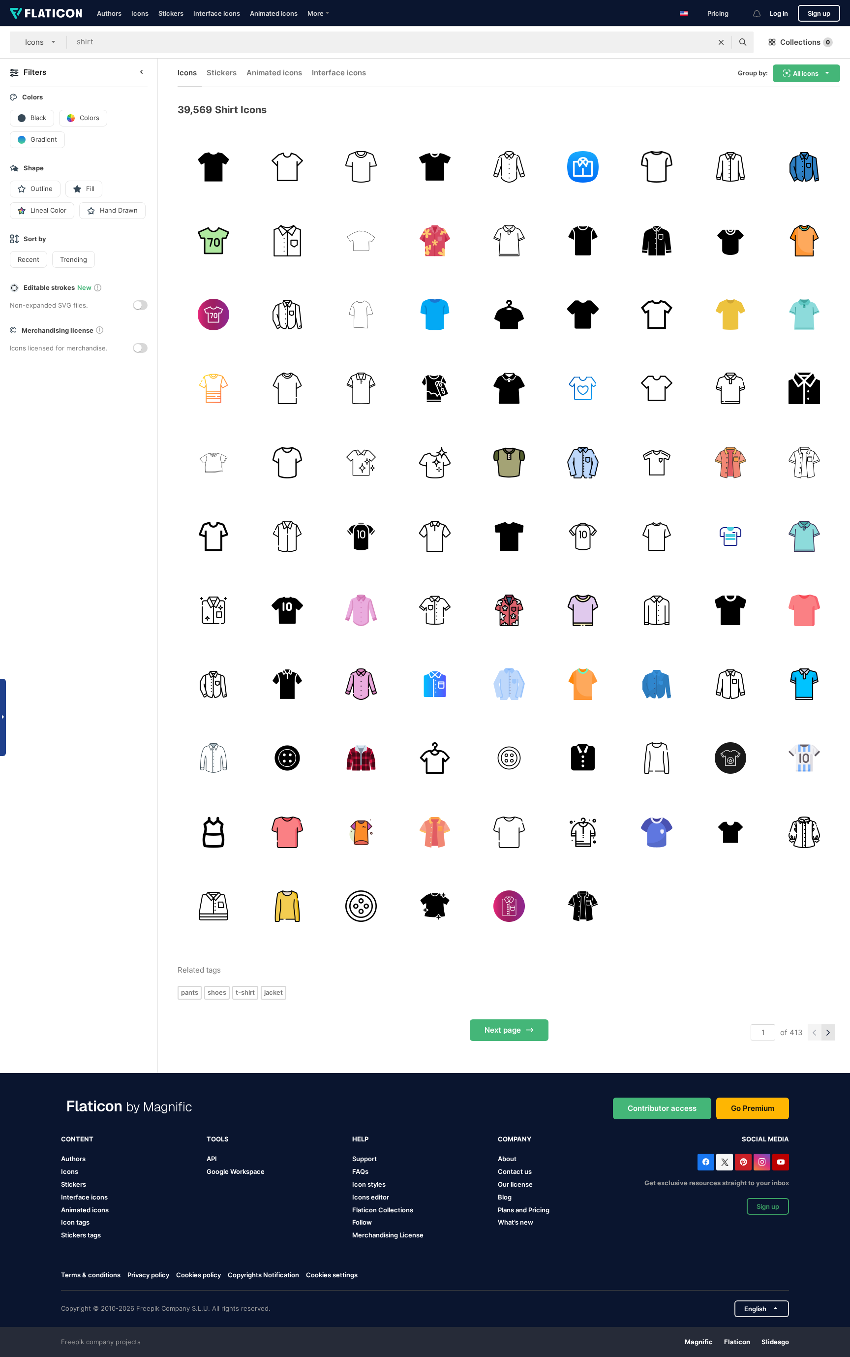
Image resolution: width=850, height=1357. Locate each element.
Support (364, 1159)
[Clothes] (582, 388)
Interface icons (216, 13)
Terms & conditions (91, 1275)
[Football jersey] (804, 758)
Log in (779, 13)
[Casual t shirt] (435, 166)
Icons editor (370, 1197)
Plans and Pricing (523, 1210)
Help (360, 1139)
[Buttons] (509, 758)
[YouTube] (780, 1162)
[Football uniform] (656, 832)
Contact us (515, 1171)
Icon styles (369, 1184)
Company (514, 1139)
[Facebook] (706, 1162)
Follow (362, 1222)
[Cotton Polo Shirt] (361, 388)
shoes (217, 992)
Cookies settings (332, 1275)
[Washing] (361, 462)
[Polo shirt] (509, 240)
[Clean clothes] (435, 462)
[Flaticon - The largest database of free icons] (46, 13)
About (507, 1159)
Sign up (819, 13)
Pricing (718, 13)
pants (189, 992)
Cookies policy (198, 1275)
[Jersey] (656, 462)
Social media (765, 1139)
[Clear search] (721, 42)
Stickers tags (81, 1235)
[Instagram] (762, 1162)
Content (77, 1139)
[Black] (582, 314)
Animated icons (274, 13)
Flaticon (737, 1342)
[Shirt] (213, 166)
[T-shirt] (509, 536)
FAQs (360, 1171)
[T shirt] (656, 166)
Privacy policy (148, 1275)
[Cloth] (804, 166)
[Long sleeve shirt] (656, 240)
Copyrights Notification (263, 1275)
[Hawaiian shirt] (509, 610)
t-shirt (245, 992)
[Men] (582, 166)
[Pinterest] (743, 1162)
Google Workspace (236, 1171)
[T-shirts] (435, 388)
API (212, 1159)
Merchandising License (388, 1235)
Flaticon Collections (382, 1210)
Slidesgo (775, 1342)
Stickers (170, 13)
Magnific (699, 1342)
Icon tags (75, 1222)
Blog (505, 1197)
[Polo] (804, 684)
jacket (273, 992)
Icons (140, 13)
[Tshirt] (287, 166)
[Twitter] (724, 1162)
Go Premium (752, 1108)
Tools (218, 1139)
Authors (109, 13)
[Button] (287, 758)
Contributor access (662, 1108)
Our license (515, 1184)
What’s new (515, 1222)
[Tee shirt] (435, 610)
